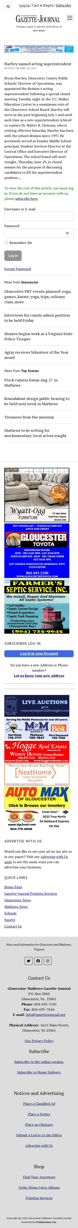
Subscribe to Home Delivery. (39, 1072)
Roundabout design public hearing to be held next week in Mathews (36, 401)
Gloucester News (17, 900)
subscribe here (26, 198)
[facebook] (38, 961)
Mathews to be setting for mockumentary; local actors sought (35, 433)
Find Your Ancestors (39, 1177)
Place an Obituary (39, 1124)
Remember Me (20, 242)
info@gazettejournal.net (45, 1014)
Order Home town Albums (39, 1187)
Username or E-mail (19, 209)
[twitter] (28, 961)
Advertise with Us (39, 1145)
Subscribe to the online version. (39, 1061)
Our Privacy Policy (39, 1040)
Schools (10, 913)
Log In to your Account (39, 653)
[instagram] (48, 961)
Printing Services (39, 1197)
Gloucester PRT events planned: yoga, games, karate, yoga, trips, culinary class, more (37, 296)
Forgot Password (17, 268)
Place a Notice (39, 1114)
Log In (25, 5)
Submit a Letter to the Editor (39, 1135)
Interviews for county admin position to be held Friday (37, 317)
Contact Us (13, 926)
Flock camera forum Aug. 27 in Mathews (31, 382)
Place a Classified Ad (39, 1103)
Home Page (13, 887)
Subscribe (63, 5)
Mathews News (16, 906)
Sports (9, 919)
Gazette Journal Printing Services (30, 893)
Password (11, 225)
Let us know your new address (39, 675)
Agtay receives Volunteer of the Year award (36, 355)
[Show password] (67, 233)
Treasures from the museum (29, 417)
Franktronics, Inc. (46, 1222)
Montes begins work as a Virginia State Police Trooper (38, 336)
